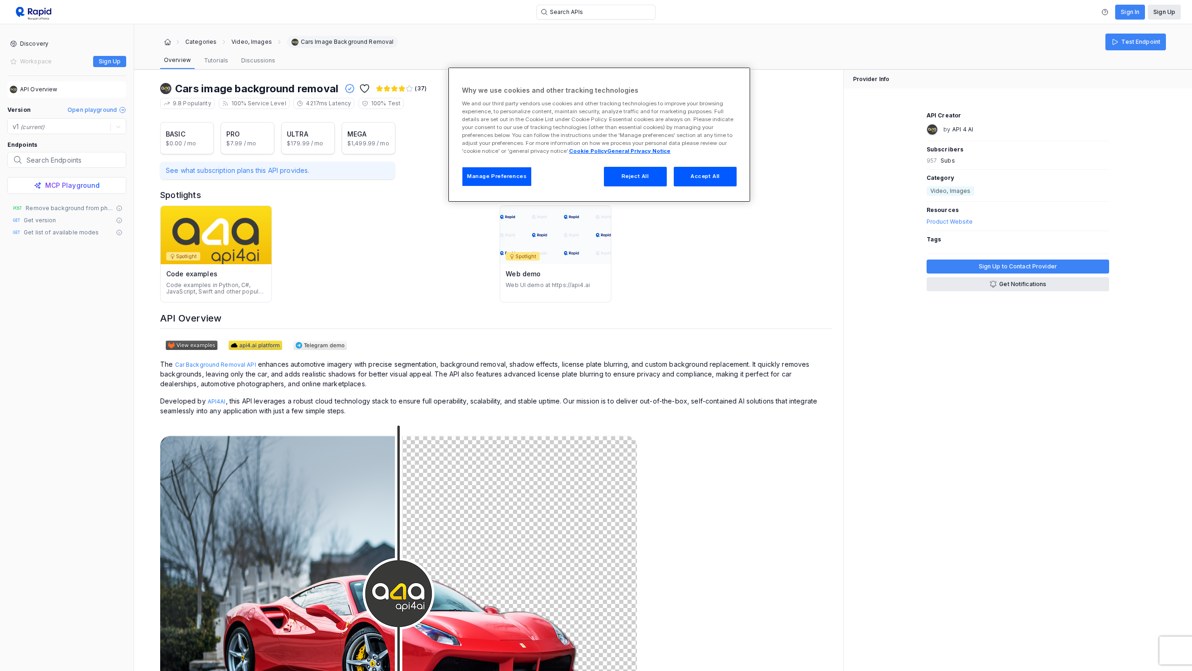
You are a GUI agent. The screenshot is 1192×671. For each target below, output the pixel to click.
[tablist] (219, 60)
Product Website (950, 222)
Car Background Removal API (215, 364)
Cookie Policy (588, 151)
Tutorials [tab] (216, 60)
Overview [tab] (177, 59)
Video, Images (251, 42)
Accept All (705, 176)
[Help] (1104, 12)
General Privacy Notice (638, 151)
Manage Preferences (497, 176)
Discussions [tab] (258, 60)
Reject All (635, 176)
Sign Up (1164, 11)
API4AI (217, 401)
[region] (599, 134)
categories (201, 42)
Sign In (1130, 11)
